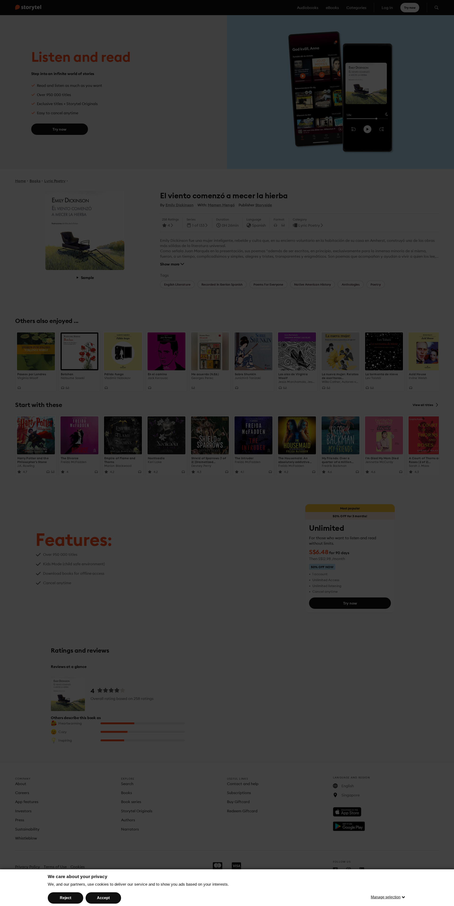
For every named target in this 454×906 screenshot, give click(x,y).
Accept (103, 898)
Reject (65, 898)
